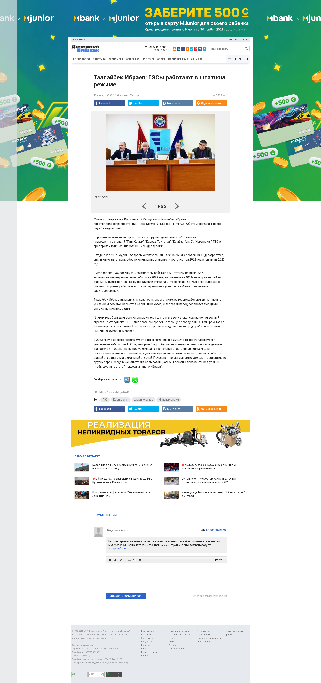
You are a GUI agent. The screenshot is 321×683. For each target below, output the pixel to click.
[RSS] (174, 49)
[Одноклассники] (187, 49)
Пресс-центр (231, 634)
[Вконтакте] (178, 49)
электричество (143, 399)
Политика (99, 59)
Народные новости (179, 631)
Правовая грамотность (209, 638)
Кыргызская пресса (179, 634)
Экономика (115, 59)
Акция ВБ (196, 59)
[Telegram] (204, 49)
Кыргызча (79, 39)
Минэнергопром (169, 399)
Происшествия (178, 59)
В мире (144, 656)
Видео (172, 645)
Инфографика (176, 648)
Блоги (172, 638)
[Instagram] (200, 49)
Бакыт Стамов (131, 95)
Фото (171, 641)
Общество (133, 59)
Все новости (81, 59)
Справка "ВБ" (204, 641)
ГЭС (105, 399)
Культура (148, 59)
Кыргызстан (120, 399)
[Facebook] (183, 49)
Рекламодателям (238, 39)
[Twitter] (191, 49)
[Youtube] (195, 49)
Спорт (161, 59)
